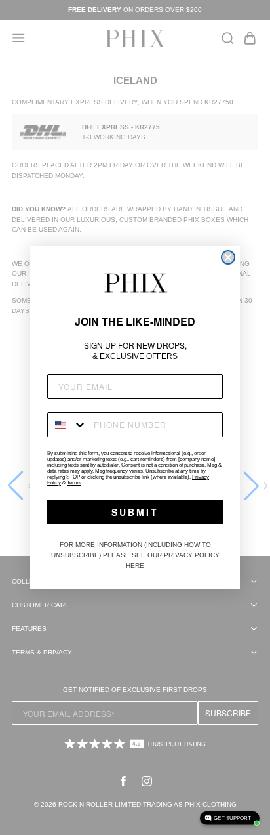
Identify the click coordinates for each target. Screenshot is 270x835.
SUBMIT (135, 512)
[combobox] (67, 425)
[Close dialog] (228, 257)
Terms (74, 483)
